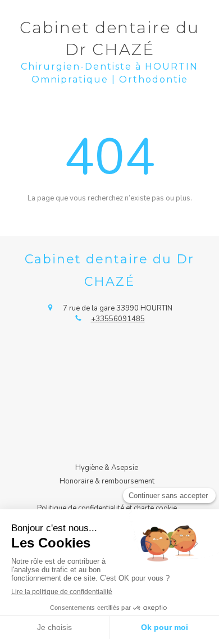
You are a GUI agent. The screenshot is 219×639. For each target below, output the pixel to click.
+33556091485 (118, 319)
